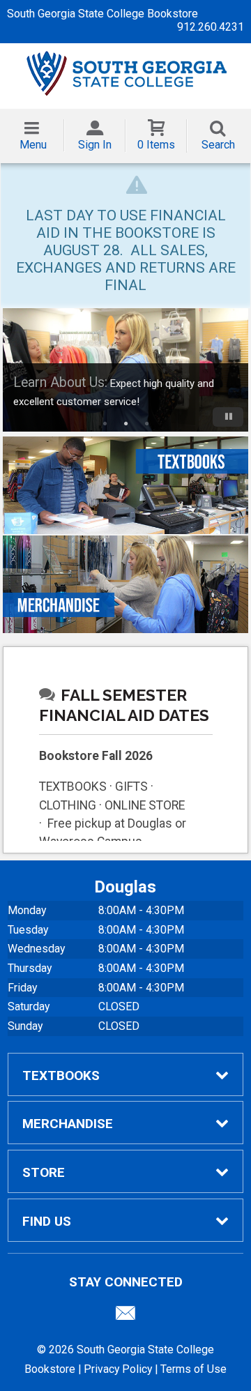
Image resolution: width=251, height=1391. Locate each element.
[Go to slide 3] (146, 423)
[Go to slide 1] (105, 423)
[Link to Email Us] (125, 1316)
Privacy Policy (118, 1369)
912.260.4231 (210, 26)
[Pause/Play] (228, 417)
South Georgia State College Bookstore (102, 13)
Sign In (95, 144)
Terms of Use (193, 1369)
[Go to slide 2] (125, 423)
